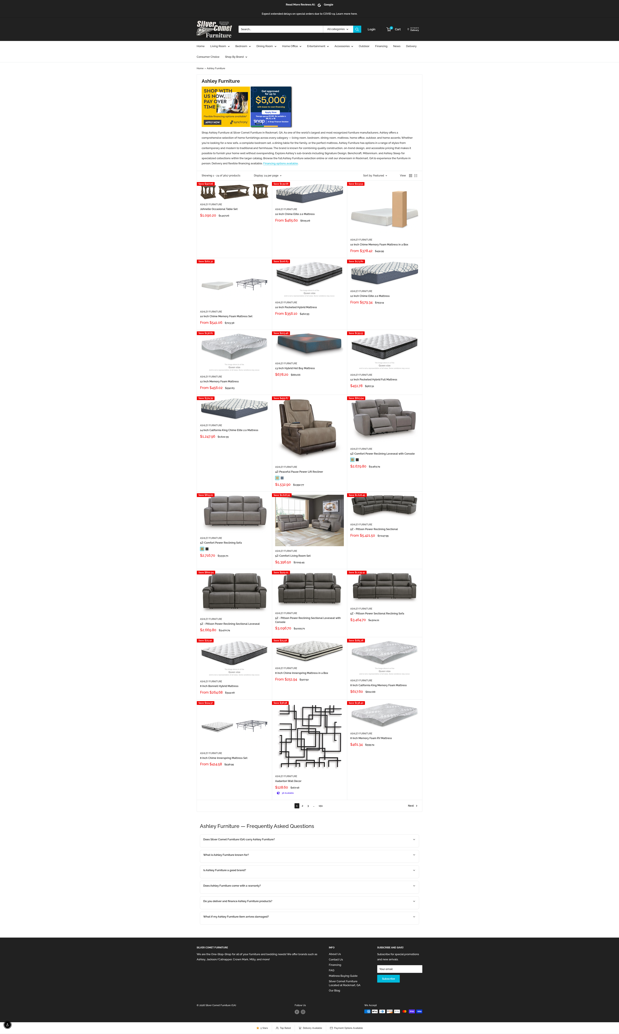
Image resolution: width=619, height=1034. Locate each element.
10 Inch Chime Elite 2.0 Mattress (295, 214)
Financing (381, 46)
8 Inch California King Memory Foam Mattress (378, 685)
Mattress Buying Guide (343, 975)
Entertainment (316, 46)
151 (321, 805)
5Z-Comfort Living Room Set (293, 555)
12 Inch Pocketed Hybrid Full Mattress (373, 379)
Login (371, 29)
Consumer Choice (208, 56)
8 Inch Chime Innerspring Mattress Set (223, 758)
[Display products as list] (415, 175)
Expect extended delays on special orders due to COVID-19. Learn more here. (309, 13)
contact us (396, 908)
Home (201, 46)
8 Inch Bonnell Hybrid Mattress (219, 686)
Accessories (342, 46)
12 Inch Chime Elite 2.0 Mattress (370, 296)
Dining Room (264, 46)
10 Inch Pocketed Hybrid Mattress (296, 307)
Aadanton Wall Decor (288, 781)
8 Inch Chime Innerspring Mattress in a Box (301, 673)
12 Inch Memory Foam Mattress (219, 381)
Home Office (290, 46)
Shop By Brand (234, 56)
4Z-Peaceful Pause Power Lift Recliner (299, 471)
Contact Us (336, 959)
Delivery (411, 46)
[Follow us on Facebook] (297, 1011)
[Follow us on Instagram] (303, 1011)
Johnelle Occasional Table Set (219, 209)
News (396, 46)
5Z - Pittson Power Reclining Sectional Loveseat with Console (308, 620)
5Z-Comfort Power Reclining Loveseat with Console (382, 453)
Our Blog (334, 990)
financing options (241, 908)
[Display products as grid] (410, 175)
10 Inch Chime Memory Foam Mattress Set (226, 316)
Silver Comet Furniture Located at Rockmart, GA (344, 983)
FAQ (331, 970)
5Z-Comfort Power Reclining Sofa (221, 542)
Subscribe (388, 978)
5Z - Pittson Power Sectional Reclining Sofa (377, 613)
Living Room (218, 46)
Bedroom (241, 46)
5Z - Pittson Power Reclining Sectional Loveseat (230, 623)
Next (411, 805)
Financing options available (280, 163)
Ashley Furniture (216, 68)
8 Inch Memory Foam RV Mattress (371, 738)
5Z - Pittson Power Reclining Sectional (374, 529)
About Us (335, 954)
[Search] (357, 29)
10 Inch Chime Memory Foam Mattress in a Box (379, 244)
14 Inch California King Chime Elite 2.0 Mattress (229, 430)
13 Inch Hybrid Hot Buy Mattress (295, 368)
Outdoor (364, 46)
